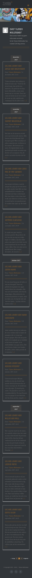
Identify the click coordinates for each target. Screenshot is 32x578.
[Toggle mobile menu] (28, 5)
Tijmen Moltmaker (15, 72)
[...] (26, 101)
